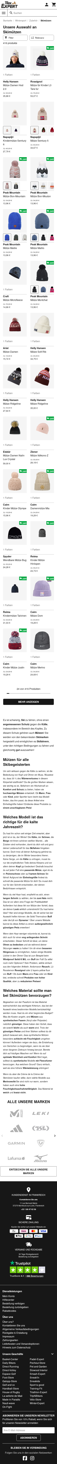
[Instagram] (32, 1459)
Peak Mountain (11, 192)
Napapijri (8, 137)
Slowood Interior (38, 1370)
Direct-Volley (9, 1370)
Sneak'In (34, 1377)
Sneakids (35, 1381)
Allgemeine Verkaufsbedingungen (20, 1329)
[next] (55, 1136)
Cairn (6, 504)
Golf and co (8, 1385)
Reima (34, 556)
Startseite (7, 20)
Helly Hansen (10, 81)
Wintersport (20, 20)
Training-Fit (36, 1388)
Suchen (18, 13)
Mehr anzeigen (28, 702)
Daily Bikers (9, 1363)
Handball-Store (10, 1388)
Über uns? (8, 1321)
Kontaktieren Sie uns (28, 1199)
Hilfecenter (8, 1299)
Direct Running (10, 1366)
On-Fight (7, 1407)
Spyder (7, 556)
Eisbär (6, 451)
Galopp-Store (9, 1381)
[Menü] (3, 13)
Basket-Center (10, 1359)
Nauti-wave (8, 1403)
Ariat (6, 348)
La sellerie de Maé (12, 1396)
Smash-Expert (37, 1374)
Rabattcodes (9, 1310)
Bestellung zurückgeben (29, 1256)
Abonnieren (28, 1437)
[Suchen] (11, 12)
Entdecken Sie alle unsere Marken (28, 1171)
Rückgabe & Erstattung (14, 1332)
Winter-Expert (37, 1403)
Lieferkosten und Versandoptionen (20, 1343)
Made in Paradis (11, 1399)
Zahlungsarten (10, 1340)
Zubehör (33, 20)
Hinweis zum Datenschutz (16, 1347)
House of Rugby (11, 1392)
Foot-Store (8, 1377)
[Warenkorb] (54, 4)
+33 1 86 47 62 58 (28, 1209)
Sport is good (37, 1385)
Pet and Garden (38, 1366)
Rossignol (36, 81)
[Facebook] (24, 1459)
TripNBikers (36, 1396)
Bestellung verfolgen (13, 1303)
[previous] (2, 1136)
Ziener (34, 451)
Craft (6, 296)
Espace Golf (9, 1374)
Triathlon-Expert (38, 1392)
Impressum (8, 1336)
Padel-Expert (37, 1359)
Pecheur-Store (37, 1363)
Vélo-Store (35, 1399)
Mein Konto (8, 1296)
